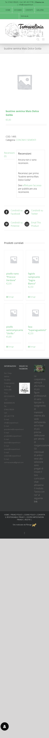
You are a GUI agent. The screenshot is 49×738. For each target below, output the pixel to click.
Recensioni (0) (9, 154)
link (35, 501)
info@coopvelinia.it (26, 4)
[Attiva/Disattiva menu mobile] (43, 39)
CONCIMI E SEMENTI (26, 139)
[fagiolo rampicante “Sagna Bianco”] (35, 259)
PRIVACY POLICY (16, 515)
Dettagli (10, 297)
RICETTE (28, 519)
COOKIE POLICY (29, 515)
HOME (6, 515)
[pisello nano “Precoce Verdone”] (13, 259)
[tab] (9, 154)
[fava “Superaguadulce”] (35, 312)
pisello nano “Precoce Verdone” (12, 277)
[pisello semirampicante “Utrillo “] (13, 312)
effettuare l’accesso (32, 185)
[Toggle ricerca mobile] (38, 39)
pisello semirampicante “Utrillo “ (14, 330)
